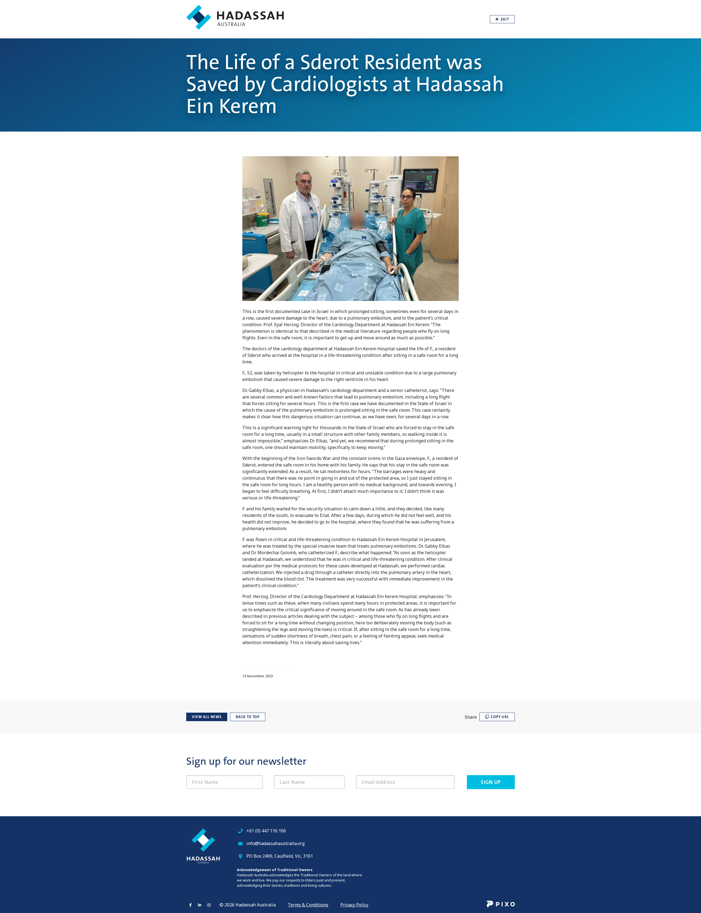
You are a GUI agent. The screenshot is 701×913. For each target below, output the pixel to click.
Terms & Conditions (308, 905)
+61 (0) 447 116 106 (266, 831)
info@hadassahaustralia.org (275, 843)
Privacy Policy (354, 905)
